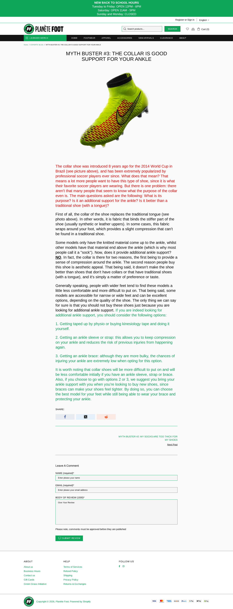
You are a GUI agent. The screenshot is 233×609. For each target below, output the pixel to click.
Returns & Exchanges (74, 584)
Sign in (190, 19)
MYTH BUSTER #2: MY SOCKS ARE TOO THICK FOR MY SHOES (148, 438)
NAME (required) (64, 473)
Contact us (29, 575)
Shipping (67, 575)
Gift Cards (29, 579)
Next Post (172, 444)
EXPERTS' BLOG (36, 45)
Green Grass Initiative (35, 584)
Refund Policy (70, 571)
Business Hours (32, 571)
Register (179, 19)
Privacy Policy (70, 579)
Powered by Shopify (80, 601)
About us (28, 566)
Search (172, 29)
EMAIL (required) (64, 485)
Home (26, 45)
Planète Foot (43, 29)
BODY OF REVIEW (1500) (69, 497)
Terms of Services (72, 566)
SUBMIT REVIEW (71, 538)
